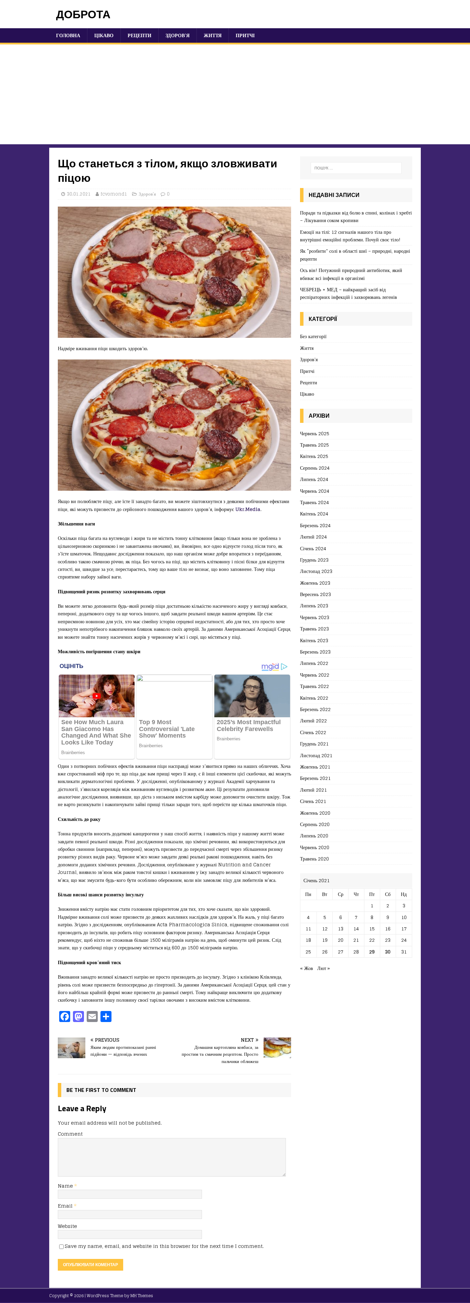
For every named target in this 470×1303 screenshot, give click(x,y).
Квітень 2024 (314, 513)
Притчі (245, 35)
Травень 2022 (314, 686)
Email (66, 1205)
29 (372, 951)
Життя (213, 35)
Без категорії (313, 337)
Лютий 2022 (313, 720)
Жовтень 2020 (315, 813)
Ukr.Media (247, 509)
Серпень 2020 (315, 824)
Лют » (323, 968)
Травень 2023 (314, 628)
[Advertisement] (235, 96)
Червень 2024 (314, 491)
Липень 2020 (314, 835)
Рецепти (139, 35)
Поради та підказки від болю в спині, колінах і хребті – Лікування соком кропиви (356, 216)
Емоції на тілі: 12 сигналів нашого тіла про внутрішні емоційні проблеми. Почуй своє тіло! (350, 236)
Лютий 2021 (313, 789)
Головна (68, 35)
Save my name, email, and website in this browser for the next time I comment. (164, 1246)
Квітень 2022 (314, 698)
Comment (70, 1133)
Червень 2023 (314, 617)
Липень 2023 (314, 605)
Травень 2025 (314, 444)
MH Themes (141, 1295)
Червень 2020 (314, 847)
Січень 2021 (313, 801)
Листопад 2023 (316, 571)
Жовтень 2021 (315, 766)
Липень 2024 (314, 479)
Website (67, 1226)
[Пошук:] (356, 168)
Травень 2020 (314, 858)
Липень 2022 (314, 663)
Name (66, 1185)
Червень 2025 (314, 434)
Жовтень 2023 (315, 582)
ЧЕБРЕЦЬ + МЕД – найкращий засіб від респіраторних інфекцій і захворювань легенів (348, 293)
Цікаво (104, 35)
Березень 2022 (315, 709)
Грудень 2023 (314, 559)
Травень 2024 (314, 502)
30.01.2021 (79, 194)
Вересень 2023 (315, 594)
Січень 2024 (313, 548)
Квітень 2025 (314, 456)
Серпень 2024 (315, 467)
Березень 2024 (315, 525)
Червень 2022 (314, 674)
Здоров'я (147, 194)
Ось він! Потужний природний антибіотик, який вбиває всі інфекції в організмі (351, 274)
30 (388, 951)
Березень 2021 (315, 778)
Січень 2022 (313, 732)
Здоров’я (177, 35)
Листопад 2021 (316, 755)
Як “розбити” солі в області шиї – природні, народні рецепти (355, 255)
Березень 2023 (315, 651)
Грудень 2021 (314, 743)
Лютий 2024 (313, 536)
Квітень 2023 (314, 640)
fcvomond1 (113, 194)
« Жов (306, 968)
